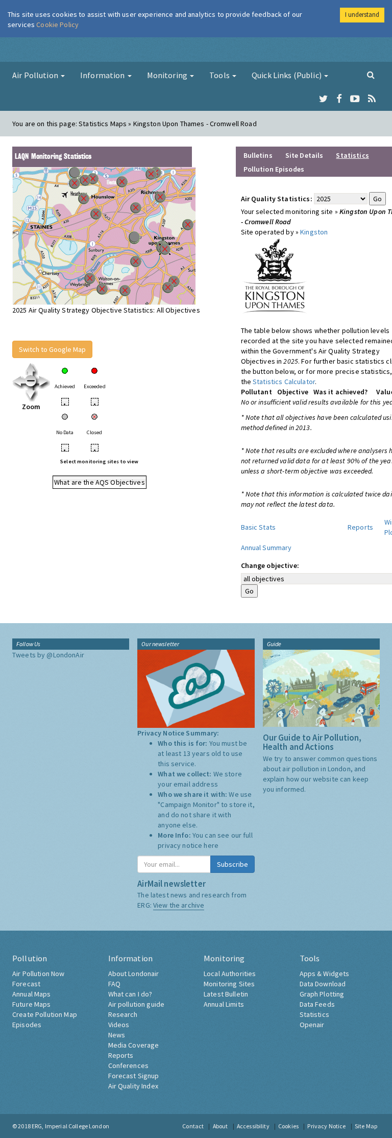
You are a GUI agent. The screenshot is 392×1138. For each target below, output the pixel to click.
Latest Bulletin (226, 994)
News (117, 1034)
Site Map (366, 1126)
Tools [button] (220, 75)
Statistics (314, 1014)
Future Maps (31, 1004)
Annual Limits (224, 1004)
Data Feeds (317, 1004)
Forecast (26, 983)
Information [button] (103, 75)
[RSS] (372, 99)
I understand (362, 14)
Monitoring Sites (229, 983)
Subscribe (232, 864)
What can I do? (130, 994)
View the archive (178, 905)
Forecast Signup (133, 1075)
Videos (119, 1024)
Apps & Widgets (325, 973)
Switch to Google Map (52, 349)
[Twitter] (323, 99)
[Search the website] (371, 74)
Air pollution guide (136, 1004)
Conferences (128, 1065)
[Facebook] (339, 99)
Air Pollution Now (38, 973)
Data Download (323, 983)
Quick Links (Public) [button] (287, 75)
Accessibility (253, 1126)
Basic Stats (258, 527)
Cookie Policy (57, 24)
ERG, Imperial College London (70, 1126)
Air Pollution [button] (36, 75)
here (211, 845)
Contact (193, 1126)
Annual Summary (266, 547)
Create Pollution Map (44, 1014)
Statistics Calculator (284, 381)
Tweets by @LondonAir (48, 654)
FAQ (114, 983)
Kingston (314, 231)
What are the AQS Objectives (99, 482)
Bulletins (258, 155)
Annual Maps (31, 994)
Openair (312, 1024)
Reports (360, 527)
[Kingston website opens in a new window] (274, 275)
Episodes (26, 1024)
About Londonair (133, 973)
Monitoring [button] (168, 75)
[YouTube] (355, 99)
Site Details (304, 155)
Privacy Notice (326, 1126)
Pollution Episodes (274, 169)
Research (123, 1014)
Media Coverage (133, 1045)
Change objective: (270, 565)
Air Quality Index (133, 1085)
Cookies (288, 1126)
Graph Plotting (322, 994)
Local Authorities (230, 973)
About (220, 1126)
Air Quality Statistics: (276, 198)
